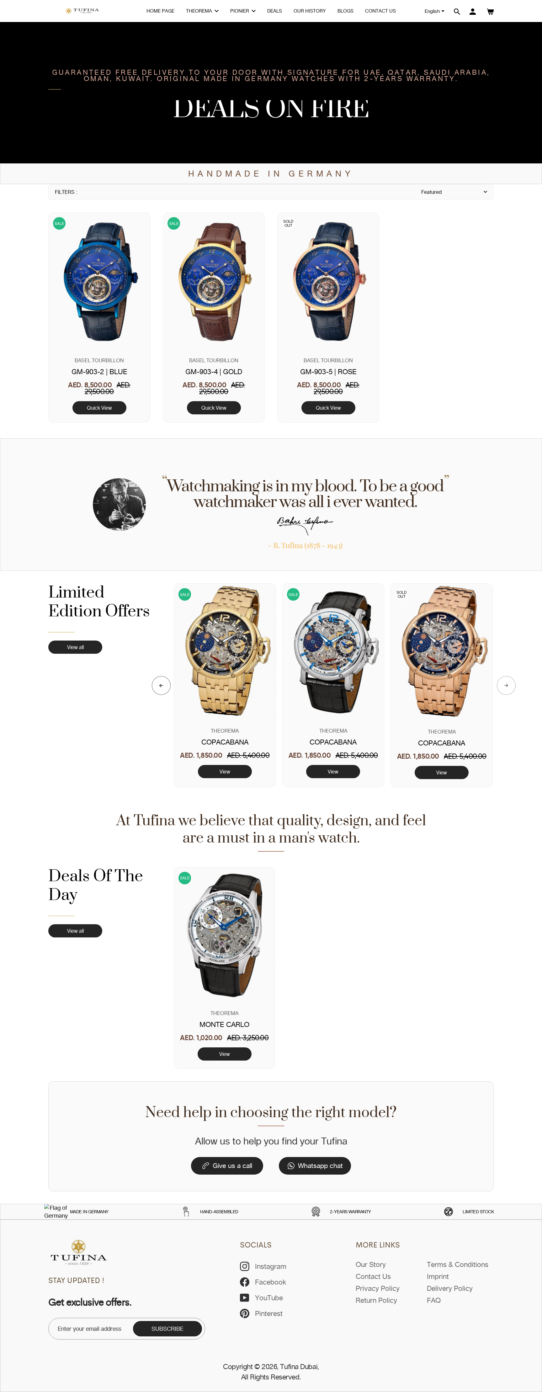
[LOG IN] (473, 11)
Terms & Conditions (457, 1264)
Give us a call (232, 1166)
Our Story (371, 1264)
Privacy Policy (378, 1288)
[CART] (490, 11)
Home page (160, 11)
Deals (274, 11)
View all (75, 647)
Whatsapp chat (320, 1166)
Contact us (380, 11)
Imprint (438, 1276)
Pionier (240, 11)
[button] (161, 685)
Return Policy (376, 1300)
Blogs (345, 11)
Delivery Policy (450, 1288)
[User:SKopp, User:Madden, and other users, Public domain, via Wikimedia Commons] (56, 1212)
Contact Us (373, 1276)
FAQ (434, 1300)
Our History (310, 11)
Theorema (199, 11)
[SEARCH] (457, 11)
